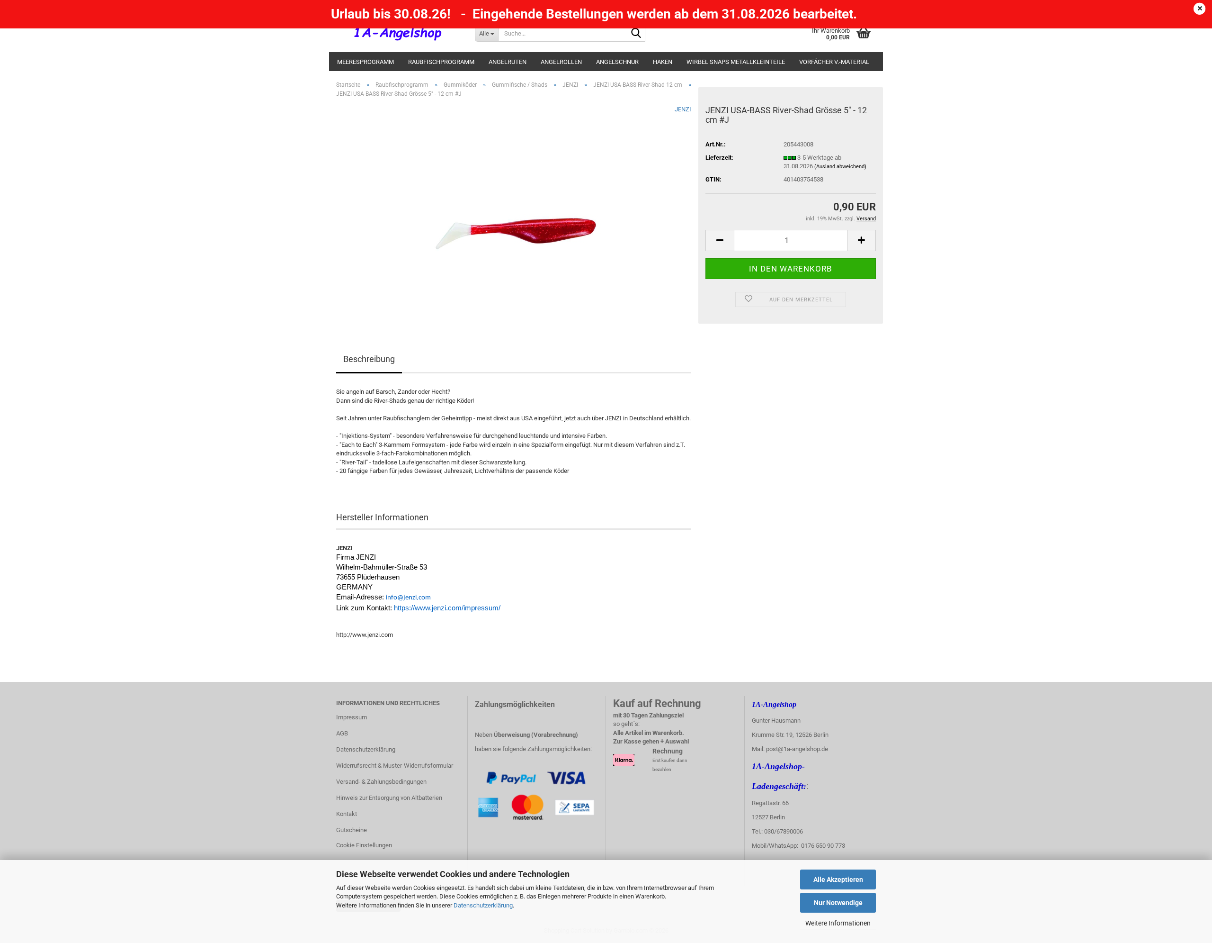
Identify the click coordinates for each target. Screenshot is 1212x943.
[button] (719, 240)
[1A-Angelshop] (398, 33)
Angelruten (507, 61)
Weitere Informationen (838, 923)
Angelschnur (617, 61)
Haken (662, 61)
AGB (342, 733)
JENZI (683, 109)
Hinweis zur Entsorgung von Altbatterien (389, 797)
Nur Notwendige (838, 903)
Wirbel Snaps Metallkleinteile (735, 61)
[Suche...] (636, 33)
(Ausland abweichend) (840, 166)
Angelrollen (561, 61)
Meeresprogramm (365, 61)
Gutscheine (351, 830)
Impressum (351, 717)
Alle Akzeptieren (838, 879)
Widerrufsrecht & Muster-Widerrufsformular (394, 765)
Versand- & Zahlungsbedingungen (381, 781)
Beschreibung (369, 359)
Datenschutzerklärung (483, 905)
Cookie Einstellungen (364, 845)
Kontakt (346, 813)
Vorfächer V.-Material (834, 61)
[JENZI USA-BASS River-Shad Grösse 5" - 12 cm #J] (514, 211)
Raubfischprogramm (441, 61)
